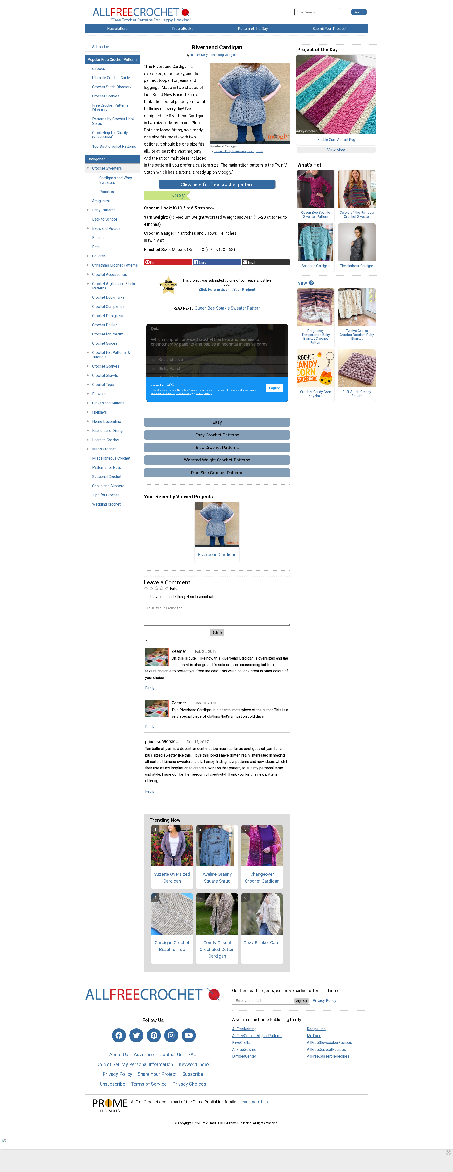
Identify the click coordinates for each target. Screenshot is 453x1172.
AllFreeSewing (244, 1049)
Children (99, 256)
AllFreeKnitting (244, 1029)
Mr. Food (314, 1036)
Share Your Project (157, 1074)
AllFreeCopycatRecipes (326, 1049)
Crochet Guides (104, 343)
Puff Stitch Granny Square (357, 394)
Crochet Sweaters (107, 168)
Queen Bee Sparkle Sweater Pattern (227, 308)
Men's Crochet (104, 449)
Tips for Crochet (105, 495)
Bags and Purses (106, 228)
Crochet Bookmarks (108, 297)
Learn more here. (254, 1102)
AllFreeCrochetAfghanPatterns (257, 1036)
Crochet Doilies (105, 325)
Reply (150, 688)
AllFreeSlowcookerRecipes (329, 1042)
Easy (217, 422)
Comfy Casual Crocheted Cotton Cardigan (217, 949)
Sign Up (301, 1001)
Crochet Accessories (109, 274)
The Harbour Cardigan (357, 266)
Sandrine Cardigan (316, 266)
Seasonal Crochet (106, 476)
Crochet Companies (108, 306)
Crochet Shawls (105, 375)
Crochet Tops (103, 384)
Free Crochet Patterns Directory (110, 107)
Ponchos (106, 191)
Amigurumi (101, 201)
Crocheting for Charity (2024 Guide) (110, 134)
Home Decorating (106, 421)
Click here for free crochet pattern (217, 184)
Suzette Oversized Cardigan (172, 877)
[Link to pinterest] (154, 1035)
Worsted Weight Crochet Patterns (217, 460)
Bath (96, 247)
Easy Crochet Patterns (217, 435)
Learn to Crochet (105, 440)
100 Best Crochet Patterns (114, 146)
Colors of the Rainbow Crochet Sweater (357, 215)
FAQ (192, 1054)
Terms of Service (149, 1084)
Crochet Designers (107, 316)
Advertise (144, 1054)
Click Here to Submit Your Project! (227, 290)
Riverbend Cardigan (217, 554)
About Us (118, 1054)
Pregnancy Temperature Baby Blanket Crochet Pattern (316, 337)
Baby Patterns (104, 210)
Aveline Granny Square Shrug (217, 877)
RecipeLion (316, 1029)
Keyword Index (194, 1064)
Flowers (99, 394)
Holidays (99, 412)
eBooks (98, 68)
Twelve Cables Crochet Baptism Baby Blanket (357, 335)
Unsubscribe (112, 1084)
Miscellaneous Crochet (111, 458)
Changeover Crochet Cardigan (262, 877)
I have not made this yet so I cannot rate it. (184, 596)
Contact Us (170, 1054)
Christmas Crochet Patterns (115, 265)
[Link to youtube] (189, 1035)
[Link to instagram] (171, 1035)
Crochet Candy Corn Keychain (315, 394)
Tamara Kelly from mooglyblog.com (215, 55)
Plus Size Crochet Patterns (217, 472)
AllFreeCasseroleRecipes (328, 1056)
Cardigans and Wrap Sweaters (115, 180)
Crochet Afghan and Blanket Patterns (115, 285)
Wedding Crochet (106, 504)
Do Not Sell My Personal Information (134, 1064)
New (302, 283)
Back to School (104, 219)
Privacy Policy (117, 1074)
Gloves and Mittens (108, 403)
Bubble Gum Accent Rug (336, 140)
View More (336, 150)
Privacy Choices (189, 1084)
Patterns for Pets (106, 467)
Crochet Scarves (105, 96)
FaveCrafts (241, 1042)
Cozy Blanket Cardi (262, 942)
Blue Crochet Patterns (217, 447)
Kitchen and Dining (107, 430)
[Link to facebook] (119, 1035)
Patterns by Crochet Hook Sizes (113, 121)
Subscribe (100, 47)
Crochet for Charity (107, 334)
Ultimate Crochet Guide (111, 77)
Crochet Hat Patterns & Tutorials (111, 354)
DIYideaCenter (244, 1056)
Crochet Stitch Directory (111, 87)
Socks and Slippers (108, 486)
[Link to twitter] (136, 1035)
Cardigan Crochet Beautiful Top (172, 946)
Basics (98, 237)
